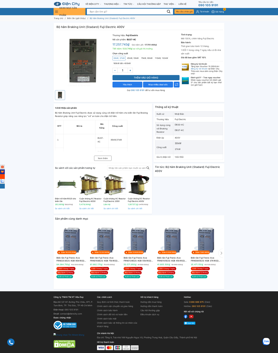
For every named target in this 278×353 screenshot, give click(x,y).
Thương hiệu (111, 4)
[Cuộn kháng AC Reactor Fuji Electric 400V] (90, 185)
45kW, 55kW (133, 58)
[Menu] (56, 11)
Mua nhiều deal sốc (158, 84)
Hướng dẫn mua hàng (151, 302)
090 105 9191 (208, 4)
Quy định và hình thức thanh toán (113, 302)
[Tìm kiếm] (169, 11)
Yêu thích (127, 84)
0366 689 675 (196, 302)
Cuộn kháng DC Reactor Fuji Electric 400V (139, 199)
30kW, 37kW (119, 58)
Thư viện (169, 4)
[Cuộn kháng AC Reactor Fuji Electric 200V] (115, 185)
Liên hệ (182, 4)
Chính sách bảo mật (107, 318)
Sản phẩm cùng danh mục (71, 218)
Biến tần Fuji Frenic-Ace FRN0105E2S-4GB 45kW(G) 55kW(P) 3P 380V (171, 259)
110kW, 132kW (161, 58)
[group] (83, 60)
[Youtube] (191, 316)
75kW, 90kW (147, 58)
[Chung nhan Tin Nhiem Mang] (69, 334)
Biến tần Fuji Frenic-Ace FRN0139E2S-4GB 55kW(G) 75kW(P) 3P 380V (137, 259)
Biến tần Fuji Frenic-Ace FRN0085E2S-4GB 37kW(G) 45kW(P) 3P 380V (205, 259)
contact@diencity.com (71, 313)
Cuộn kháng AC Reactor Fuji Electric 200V (115, 199)
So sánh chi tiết (62, 208)
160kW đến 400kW (122, 63)
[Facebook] (185, 316)
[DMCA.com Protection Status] (64, 343)
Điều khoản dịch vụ (149, 314)
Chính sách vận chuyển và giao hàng (115, 306)
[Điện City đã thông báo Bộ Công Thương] (65, 325)
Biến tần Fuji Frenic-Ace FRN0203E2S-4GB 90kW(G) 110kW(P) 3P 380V (70, 259)
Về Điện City (92, 4)
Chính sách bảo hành (107, 310)
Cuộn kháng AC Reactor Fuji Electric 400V (90, 199)
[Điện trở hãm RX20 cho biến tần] (66, 185)
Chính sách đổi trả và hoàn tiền (112, 314)
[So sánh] (177, 84)
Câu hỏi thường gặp (149, 4)
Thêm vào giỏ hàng (146, 77)
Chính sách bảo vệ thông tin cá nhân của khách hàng (117, 325)
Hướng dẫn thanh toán (151, 306)
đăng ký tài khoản (199, 69)
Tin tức (128, 4)
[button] (221, 253)
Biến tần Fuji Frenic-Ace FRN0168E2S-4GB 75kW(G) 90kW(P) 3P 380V (104, 259)
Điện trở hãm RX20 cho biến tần (65, 199)
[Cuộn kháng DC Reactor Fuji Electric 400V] (139, 185)
